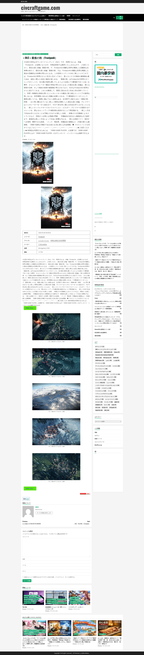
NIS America (107, 357)
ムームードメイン (99, 86)
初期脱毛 (98, 405)
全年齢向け (30, 634)
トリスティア (81, 603)
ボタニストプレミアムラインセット (106, 396)
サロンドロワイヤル (102, 374)
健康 (117, 402)
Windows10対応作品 (28, 599)
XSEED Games (99, 360)
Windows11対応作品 (61, 599)
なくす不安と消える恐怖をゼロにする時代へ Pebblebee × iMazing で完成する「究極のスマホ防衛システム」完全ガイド (108, 254)
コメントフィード (99, 442)
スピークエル (100, 377)
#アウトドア (99, 346)
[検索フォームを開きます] (114, 17)
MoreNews (86, 653)
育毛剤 (105, 407)
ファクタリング (100, 391)
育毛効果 (112, 407)
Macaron (98, 357)
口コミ (107, 405)
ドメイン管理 (100, 382)
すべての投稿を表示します (44, 513)
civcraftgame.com (40, 7)
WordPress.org (98, 445)
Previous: (31, 522)
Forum (68, 16)
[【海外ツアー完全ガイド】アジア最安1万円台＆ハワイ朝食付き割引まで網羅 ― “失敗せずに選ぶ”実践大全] (84, 628)
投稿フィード (98, 438)
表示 (28, 499)
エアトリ (76, 634)
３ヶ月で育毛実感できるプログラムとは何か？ (33, 16)
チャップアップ (100, 380)
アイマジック (100, 363)
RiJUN (115, 357)
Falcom (117, 352)
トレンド (111, 380)
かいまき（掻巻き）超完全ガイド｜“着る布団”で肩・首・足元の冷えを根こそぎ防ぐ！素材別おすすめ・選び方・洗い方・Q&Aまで (108, 269)
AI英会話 (98, 352)
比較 (114, 405)
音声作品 (35, 634)
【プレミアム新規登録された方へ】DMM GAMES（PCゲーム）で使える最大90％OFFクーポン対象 (44, 632)
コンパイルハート (101, 369)
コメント (25, 536)
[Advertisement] (72, 37)
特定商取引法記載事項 (75, 19)
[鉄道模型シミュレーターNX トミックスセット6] (56, 598)
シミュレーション (44, 54)
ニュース (110, 382)
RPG (37, 595)
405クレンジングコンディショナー (105, 349)
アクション (36, 599)
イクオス (116, 366)
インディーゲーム (27, 603)
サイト (24, 571)
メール (24, 565)
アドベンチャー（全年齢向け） (30, 601)
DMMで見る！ (30, 308)
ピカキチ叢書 (98, 213)
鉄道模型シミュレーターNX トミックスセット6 (56, 608)
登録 (96, 432)
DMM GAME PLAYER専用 (28, 54)
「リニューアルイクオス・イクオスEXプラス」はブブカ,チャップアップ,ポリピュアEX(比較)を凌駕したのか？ (108, 293)
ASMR (25, 634)
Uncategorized (102, 634)
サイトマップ (76, 16)
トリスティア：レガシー (76, 607)
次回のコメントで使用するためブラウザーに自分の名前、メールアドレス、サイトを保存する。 (50, 577)
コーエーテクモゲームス (103, 371)
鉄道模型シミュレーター (52, 601)
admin (25, 139)
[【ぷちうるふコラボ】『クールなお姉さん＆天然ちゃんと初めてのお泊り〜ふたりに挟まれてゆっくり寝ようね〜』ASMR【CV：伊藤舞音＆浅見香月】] (34, 628)
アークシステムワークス (103, 366)
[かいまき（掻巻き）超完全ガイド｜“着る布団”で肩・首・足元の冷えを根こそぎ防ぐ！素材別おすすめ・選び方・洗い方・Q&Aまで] (110, 628)
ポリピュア (99, 399)
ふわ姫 (116, 360)
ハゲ (97, 388)
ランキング (108, 402)
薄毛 (106, 410)
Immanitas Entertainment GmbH (104, 355)
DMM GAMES (108, 352)
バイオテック (106, 388)
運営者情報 (86, 19)
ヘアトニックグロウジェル (103, 393)
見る (120, 17)
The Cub (26, 597)
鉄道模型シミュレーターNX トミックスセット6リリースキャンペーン (61, 603)
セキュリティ (111, 377)
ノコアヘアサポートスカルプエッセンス (107, 385)
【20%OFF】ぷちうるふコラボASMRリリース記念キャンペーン (37, 630)
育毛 (97, 407)
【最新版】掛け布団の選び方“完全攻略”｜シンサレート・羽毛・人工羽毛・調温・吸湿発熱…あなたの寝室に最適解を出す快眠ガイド (108, 276)
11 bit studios (42, 244)
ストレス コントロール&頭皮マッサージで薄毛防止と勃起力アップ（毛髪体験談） (44, 19)
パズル (34, 603)
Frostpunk (37, 54)
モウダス (98, 402)
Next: (82, 522)
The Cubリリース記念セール (35, 597)
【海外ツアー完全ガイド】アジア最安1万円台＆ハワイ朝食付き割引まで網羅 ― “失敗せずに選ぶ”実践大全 (108, 262)
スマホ (50, 634)
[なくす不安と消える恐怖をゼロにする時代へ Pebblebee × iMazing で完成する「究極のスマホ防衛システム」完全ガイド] (59, 628)
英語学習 (99, 410)
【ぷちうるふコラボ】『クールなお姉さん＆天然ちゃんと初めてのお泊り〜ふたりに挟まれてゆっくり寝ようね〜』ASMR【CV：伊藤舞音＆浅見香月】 (33, 642)
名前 (23, 559)
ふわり (109, 360)
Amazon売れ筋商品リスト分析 (56, 16)
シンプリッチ (115, 374)
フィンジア (112, 391)
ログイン (97, 435)
